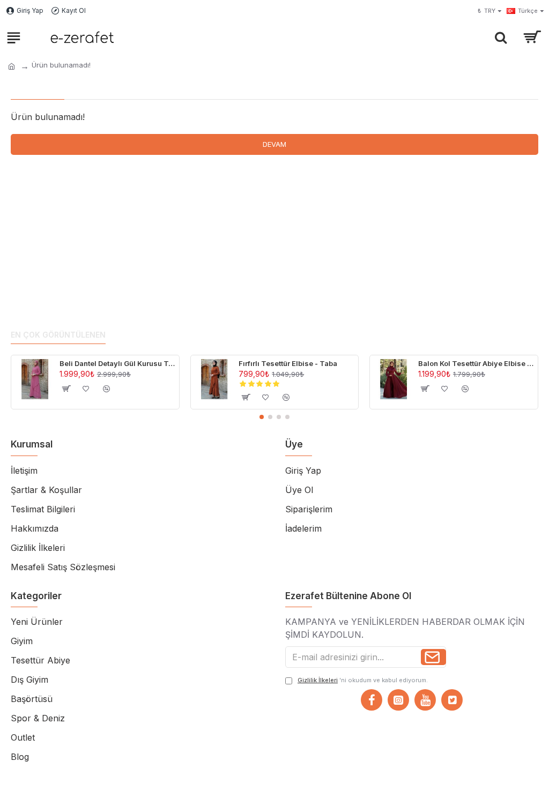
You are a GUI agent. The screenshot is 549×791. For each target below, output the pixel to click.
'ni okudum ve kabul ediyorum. (363, 680)
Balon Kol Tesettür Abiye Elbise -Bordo (476, 363)
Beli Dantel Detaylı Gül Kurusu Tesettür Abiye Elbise (117, 363)
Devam (274, 144)
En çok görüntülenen (58, 334)
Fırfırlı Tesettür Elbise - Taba (288, 363)
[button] (261, 417)
